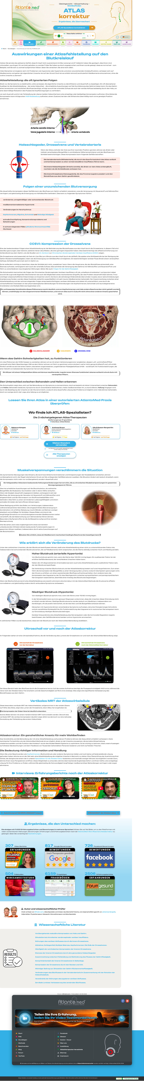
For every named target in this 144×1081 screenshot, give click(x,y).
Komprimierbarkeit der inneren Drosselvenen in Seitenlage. (59, 961)
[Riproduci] (59, 36)
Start (15, 44)
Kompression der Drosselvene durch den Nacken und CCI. (59, 965)
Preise (120, 1078)
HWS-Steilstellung (32, 96)
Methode (40, 44)
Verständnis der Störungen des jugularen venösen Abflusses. (60, 979)
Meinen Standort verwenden (61, 444)
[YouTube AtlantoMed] (127, 1001)
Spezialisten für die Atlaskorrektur (48, 758)
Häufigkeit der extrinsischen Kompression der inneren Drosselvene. (63, 949)
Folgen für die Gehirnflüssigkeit (65, 269)
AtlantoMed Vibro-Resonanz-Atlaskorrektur (95, 831)
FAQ (21, 44)
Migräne (20, 214)
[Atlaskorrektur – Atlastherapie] (72, 1001)
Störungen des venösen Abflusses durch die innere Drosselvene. (62, 941)
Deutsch (126, 37)
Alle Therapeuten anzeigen (61, 455)
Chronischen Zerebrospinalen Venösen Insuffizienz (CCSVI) (75, 253)
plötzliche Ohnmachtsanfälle (38, 227)
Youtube (77, 44)
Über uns (117, 44)
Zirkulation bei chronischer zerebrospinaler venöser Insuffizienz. (61, 937)
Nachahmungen (34, 834)
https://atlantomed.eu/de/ (85, 1063)
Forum (69, 44)
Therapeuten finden (131, 1078)
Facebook (86, 44)
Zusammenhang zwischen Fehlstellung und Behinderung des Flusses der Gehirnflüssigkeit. (73, 957)
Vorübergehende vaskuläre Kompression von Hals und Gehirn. (61, 933)
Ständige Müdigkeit (46, 214)
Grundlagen (29, 44)
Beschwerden (52, 44)
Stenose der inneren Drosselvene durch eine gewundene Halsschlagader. (65, 953)
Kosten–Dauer (106, 44)
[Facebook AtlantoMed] (123, 1001)
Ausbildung (126, 44)
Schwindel (29, 214)
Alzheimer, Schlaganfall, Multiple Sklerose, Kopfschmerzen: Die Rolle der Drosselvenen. (71, 945)
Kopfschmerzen (9, 214)
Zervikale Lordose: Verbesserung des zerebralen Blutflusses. (60, 982)
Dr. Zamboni (44, 253)
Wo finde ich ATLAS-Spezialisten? (60, 412)
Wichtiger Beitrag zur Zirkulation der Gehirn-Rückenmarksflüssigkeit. (64, 968)
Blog (63, 44)
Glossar (95, 44)
